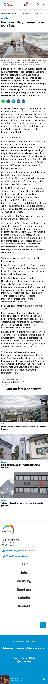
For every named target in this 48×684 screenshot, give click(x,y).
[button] (37, 5)
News (3, 13)
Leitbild (24, 598)
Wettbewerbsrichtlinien (35, 648)
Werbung (24, 581)
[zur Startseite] (6, 4)
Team (24, 564)
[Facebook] (18, 101)
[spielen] (43, 679)
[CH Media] (24, 661)
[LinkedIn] (23, 101)
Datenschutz (8, 648)
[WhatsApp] (3, 101)
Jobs (24, 573)
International (11, 13)
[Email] (13, 101)
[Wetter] (31, 5)
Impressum (19, 648)
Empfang (24, 589)
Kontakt (24, 606)
